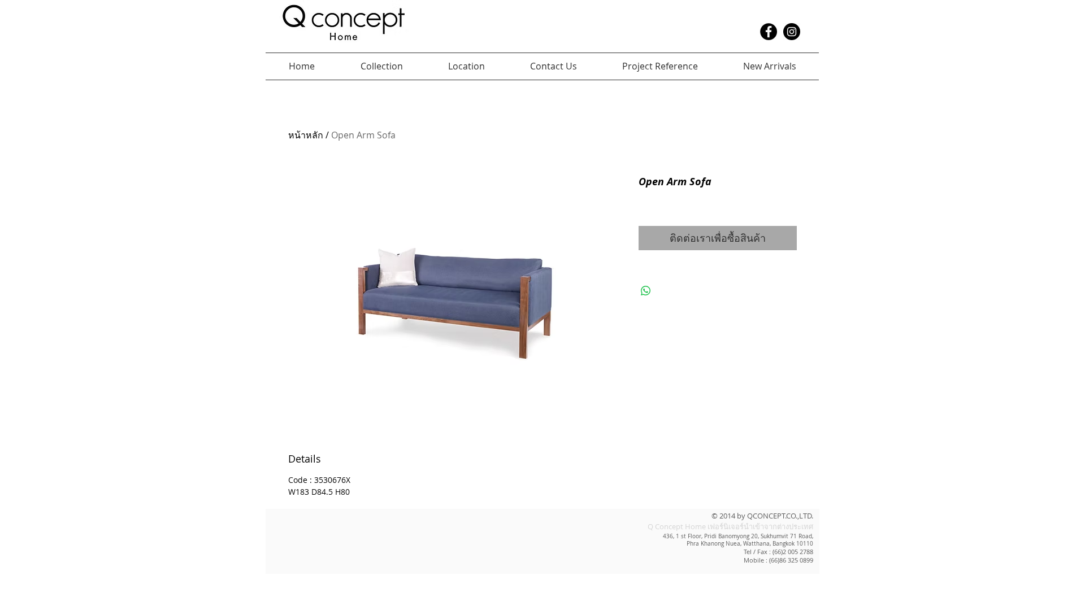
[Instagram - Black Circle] (791, 31)
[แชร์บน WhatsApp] (646, 291)
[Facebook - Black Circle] (768, 31)
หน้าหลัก (305, 135)
